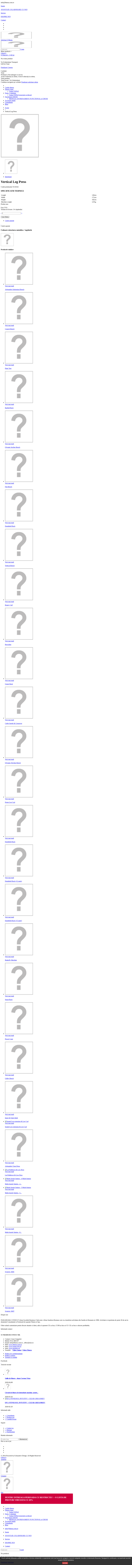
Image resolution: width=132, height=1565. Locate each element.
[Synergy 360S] (19, 1266)
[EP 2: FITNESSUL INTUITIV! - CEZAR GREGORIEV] (25, 1398)
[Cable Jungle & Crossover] (19, 718)
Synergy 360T (9, 1311)
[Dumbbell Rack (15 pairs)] (19, 915)
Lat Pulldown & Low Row (14, 1175)
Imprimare (8, 177)
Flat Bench (8, 487)
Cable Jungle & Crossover (13, 723)
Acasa (7, 108)
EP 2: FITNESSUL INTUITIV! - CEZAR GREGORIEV (25, 1402)
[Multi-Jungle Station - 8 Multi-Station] (19, 1227)
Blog (6, 104)
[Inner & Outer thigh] (19, 1112)
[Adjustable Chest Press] (19, 1161)
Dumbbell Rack (10, 526)
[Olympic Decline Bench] (19, 757)
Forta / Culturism (10, 93)
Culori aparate (9, 221)
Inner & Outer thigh (11, 1118)
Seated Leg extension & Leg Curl (16, 1127)
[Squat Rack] (19, 994)
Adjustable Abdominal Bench (14, 289)
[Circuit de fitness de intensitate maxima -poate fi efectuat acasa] (8, 1388)
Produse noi (9, 1417)
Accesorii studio (10, 100)
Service (3, 13)
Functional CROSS (11, 97)
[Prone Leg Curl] (19, 797)
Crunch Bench (9, 329)
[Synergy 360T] (19, 1306)
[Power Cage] (19, 1034)
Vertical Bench (10, 566)
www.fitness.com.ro (15, 1344)
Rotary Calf (9, 605)
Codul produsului (7, 187)
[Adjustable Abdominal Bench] (19, 284)
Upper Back (9, 684)
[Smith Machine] (7, 1474)
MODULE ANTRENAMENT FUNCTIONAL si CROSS (28, 99)
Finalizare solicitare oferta (29, 82)
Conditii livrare (10, 1419)
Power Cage (9, 1039)
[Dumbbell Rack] (19, 521)
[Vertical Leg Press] (11, 173)
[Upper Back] (19, 678)
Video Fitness (27, 1350)
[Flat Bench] (19, 481)
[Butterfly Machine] (19, 955)
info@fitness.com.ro (11, 1528)
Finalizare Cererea (7, 67)
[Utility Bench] (19, 1073)
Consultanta (9, 102)
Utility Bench (9, 1078)
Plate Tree (8, 368)
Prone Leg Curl (10, 802)
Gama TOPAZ (14, 91)
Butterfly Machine (11, 960)
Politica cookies (10, 1355)
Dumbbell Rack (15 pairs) (13, 921)
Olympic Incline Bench (12, 447)
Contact (3, 20)
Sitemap (8, 1430)
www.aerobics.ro (14, 1348)
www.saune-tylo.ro (15, 1346)
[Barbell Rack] (19, 402)
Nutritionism (10, 1432)
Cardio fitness (9, 87)
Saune (3, 6)
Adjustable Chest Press (12, 1166)
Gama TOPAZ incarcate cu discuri (20, 95)
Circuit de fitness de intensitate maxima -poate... (21, 1392)
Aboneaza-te (23, 1439)
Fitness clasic (9, 89)
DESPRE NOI (6, 16)
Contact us (9, 1428)
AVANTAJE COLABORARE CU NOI (14, 9)
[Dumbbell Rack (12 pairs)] (19, 876)
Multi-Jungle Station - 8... (13, 1232)
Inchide (65, 1563)
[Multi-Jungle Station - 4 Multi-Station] (18, 1179)
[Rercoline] (19, 639)
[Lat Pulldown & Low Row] (14, 1170)
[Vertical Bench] (19, 560)
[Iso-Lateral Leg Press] (7, 1490)
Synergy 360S (9, 1272)
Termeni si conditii (11, 1357)
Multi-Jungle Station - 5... (13, 1193)
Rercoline (8, 644)
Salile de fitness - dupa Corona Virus (17, 1378)
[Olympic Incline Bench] (19, 442)
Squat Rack (8, 999)
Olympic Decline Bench (13, 763)
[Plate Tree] (19, 363)
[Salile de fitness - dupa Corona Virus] (8, 1374)
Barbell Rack (9, 408)
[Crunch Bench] (19, 323)
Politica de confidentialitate (13, 1354)
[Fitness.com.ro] (16, 38)
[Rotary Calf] (19, 600)
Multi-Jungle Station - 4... (13, 1184)
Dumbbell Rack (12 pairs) (13, 881)
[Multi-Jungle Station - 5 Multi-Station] (18, 1187)
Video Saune (16, 1350)
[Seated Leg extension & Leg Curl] (16, 1121)
